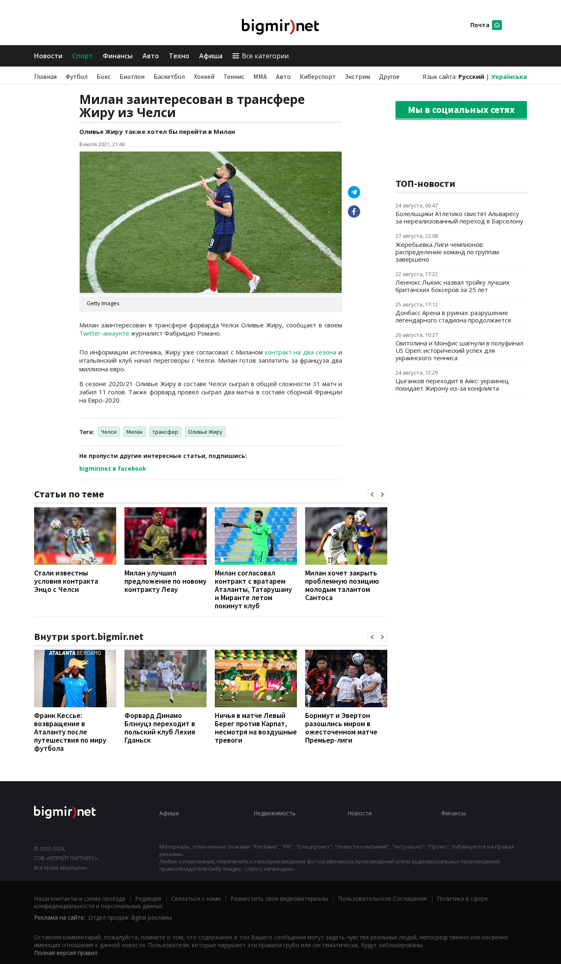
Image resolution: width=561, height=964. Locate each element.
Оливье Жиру (205, 431)
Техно (179, 55)
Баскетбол (169, 76)
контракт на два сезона (300, 352)
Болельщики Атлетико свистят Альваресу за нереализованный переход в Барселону (459, 217)
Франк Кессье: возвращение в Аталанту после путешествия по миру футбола (70, 732)
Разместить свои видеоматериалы (279, 898)
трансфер (165, 431)
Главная (45, 76)
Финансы (118, 55)
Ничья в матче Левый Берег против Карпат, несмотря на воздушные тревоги (256, 728)
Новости (48, 55)
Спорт (82, 55)
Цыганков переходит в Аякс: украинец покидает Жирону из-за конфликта (452, 384)
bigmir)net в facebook (112, 468)
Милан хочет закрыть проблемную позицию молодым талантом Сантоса (342, 585)
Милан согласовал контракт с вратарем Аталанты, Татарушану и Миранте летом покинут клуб (253, 589)
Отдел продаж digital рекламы (130, 917)
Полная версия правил (65, 953)
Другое (389, 76)
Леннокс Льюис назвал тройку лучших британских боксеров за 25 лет (452, 286)
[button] (372, 494)
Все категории (265, 55)
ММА (260, 76)
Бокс (103, 76)
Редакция (148, 898)
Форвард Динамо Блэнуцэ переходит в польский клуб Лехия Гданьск (159, 728)
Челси (109, 431)
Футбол (76, 76)
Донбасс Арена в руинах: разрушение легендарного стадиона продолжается (453, 316)
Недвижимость (274, 813)
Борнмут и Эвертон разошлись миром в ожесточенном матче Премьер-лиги (341, 728)
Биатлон (132, 76)
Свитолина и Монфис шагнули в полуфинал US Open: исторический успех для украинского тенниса (459, 350)
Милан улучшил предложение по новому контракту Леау (165, 581)
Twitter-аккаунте (104, 333)
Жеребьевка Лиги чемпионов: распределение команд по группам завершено (447, 251)
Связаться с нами (196, 898)
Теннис (233, 76)
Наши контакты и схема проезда (79, 898)
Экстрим (357, 76)
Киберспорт (318, 76)
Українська (509, 76)
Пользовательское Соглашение (382, 898)
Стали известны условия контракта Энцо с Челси (66, 581)
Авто (151, 55)
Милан (134, 431)
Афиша (211, 55)
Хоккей (204, 76)
